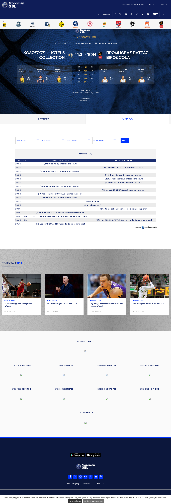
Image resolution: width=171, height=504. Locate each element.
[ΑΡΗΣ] (22, 24)
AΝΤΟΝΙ (104, 70)
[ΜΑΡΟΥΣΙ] (80, 24)
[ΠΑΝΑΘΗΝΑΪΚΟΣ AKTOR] (122, 24)
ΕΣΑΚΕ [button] (152, 5)
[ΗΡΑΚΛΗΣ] (37, 24)
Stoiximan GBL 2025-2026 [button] (133, 5)
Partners (163, 5)
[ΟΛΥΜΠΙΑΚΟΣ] (108, 24)
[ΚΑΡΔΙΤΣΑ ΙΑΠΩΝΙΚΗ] (51, 24)
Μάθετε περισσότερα (93, 501)
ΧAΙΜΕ (123, 70)
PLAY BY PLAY (127, 119)
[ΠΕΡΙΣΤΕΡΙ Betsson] (165, 24)
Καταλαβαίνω (75, 501)
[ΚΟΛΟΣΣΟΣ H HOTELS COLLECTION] (65, 24)
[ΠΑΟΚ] (151, 24)
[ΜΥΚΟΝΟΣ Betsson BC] (94, 24)
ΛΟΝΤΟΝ (23, 70)
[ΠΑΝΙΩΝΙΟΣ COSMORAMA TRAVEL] (137, 24)
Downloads (88, 484)
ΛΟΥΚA (42, 70)
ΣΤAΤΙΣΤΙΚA (43, 119)
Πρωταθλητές (73, 484)
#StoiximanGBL (104, 14)
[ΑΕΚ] (8, 24)
